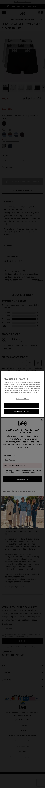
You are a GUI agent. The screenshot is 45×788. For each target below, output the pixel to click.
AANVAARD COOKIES (21, 411)
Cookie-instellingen (22, 399)
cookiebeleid (24, 390)
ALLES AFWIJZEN (21, 405)
